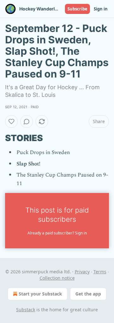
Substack (25, 310)
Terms (99, 272)
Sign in (101, 9)
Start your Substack (40, 294)
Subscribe (77, 9)
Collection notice (57, 278)
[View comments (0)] (26, 121)
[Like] (11, 121)
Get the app (88, 294)
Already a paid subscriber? (57, 233)
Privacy (82, 272)
